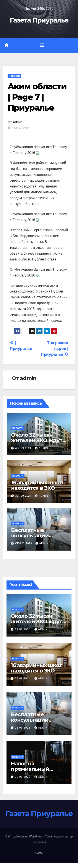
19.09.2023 (23, 776)
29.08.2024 (23, 629)
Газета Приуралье (39, 20)
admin (18, 122)
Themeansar (39, 842)
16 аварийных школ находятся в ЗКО (37, 485)
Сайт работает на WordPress (24, 836)
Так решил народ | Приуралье (54, 348)
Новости (14, 76)
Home (39, 853)
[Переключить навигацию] (42, 45)
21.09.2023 (23, 727)
